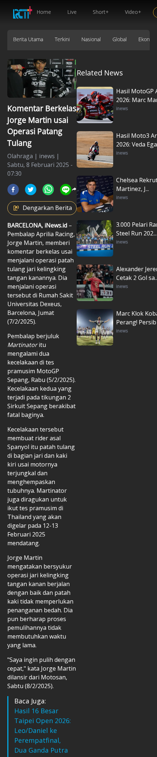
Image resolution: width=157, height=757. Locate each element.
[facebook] (13, 189)
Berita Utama (28, 39)
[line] (66, 189)
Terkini (62, 39)
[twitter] (31, 189)
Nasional (91, 39)
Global (119, 39)
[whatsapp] (48, 189)
